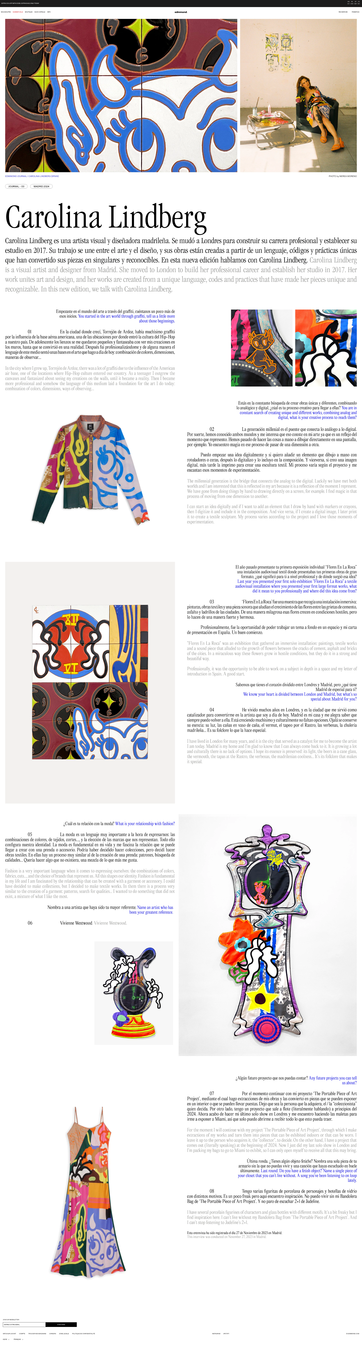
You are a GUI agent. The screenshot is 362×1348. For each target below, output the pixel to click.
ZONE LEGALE (64, 1334)
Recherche (343, 12)
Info (49, 12)
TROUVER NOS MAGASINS (37, 1334)
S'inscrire (61, 1324)
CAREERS (52, 1334)
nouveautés (6, 12)
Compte (22, 1334)
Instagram (216, 1334)
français (17, 1339)
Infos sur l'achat (9, 1334)
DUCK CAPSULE (40, 12)
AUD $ (5, 1339)
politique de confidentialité (83, 1334)
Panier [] (355, 12)
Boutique (29, 12)
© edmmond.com (352, 1334)
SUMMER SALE (18, 12)
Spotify (226, 1334)
